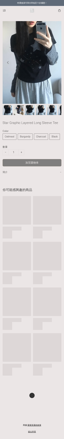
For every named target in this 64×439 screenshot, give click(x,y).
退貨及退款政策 (34, 425)
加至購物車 (32, 162)
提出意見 (32, 432)
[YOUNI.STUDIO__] (32, 11)
